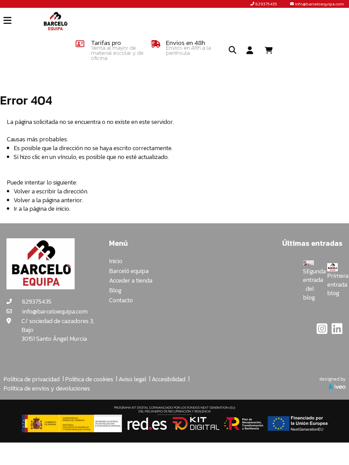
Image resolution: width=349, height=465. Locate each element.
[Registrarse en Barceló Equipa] (249, 50)
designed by (332, 379)
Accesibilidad (168, 379)
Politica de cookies (89, 379)
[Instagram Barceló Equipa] (323, 331)
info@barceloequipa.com (319, 4)
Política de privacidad (31, 379)
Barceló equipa (129, 270)
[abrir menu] (7, 20)
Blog (115, 290)
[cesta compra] (271, 50)
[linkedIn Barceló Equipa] (337, 331)
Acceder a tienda (130, 280)
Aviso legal (132, 379)
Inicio (115, 261)
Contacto (121, 300)
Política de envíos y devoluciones (46, 388)
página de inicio (49, 208)
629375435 (266, 4)
